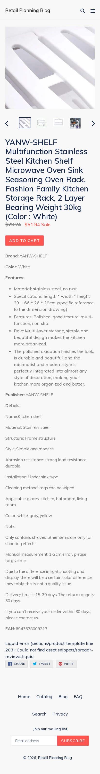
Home (24, 696)
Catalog (44, 696)
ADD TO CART (24, 240)
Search (39, 714)
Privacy (60, 714)
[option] (25, 123)
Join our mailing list (50, 729)
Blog (63, 696)
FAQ (78, 696)
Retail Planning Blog (55, 757)
